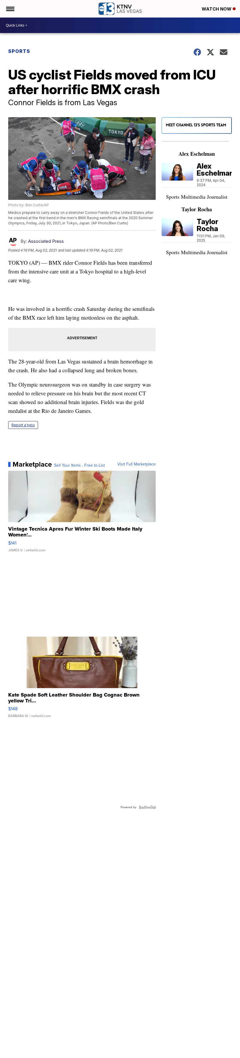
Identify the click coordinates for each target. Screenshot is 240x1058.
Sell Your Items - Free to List (79, 465)
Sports (19, 51)
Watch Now (217, 9)
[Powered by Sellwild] (147, 807)
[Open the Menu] (9, 9)
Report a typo (23, 425)
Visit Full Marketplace (136, 464)
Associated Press (46, 241)
